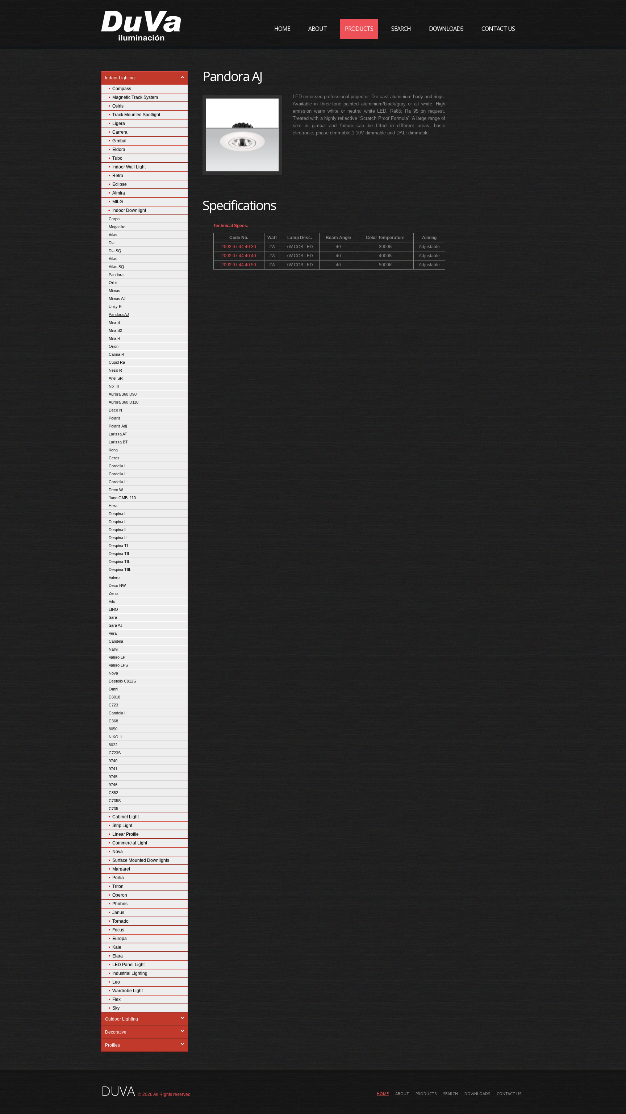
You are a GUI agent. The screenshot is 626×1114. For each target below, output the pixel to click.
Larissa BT (118, 442)
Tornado (120, 921)
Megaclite (117, 227)
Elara (117, 956)
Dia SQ (115, 251)
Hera (113, 506)
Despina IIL (119, 537)
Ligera (118, 123)
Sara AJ (115, 625)
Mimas (114, 290)
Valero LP (117, 657)
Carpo (114, 219)
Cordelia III (118, 482)
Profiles (112, 1045)
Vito (112, 601)
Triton (118, 886)
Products (359, 29)
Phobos (120, 903)
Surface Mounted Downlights (140, 860)
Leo (116, 982)
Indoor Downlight (129, 210)
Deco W (116, 490)
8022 (113, 745)
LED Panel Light (128, 964)
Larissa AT (118, 434)
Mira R (114, 338)
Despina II (117, 522)
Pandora (116, 274)
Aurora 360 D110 (123, 402)
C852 (113, 792)
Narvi (113, 649)
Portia (118, 877)
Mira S (114, 322)
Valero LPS (118, 665)
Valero (114, 577)
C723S (115, 753)
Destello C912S (122, 681)
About (317, 29)
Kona (113, 450)
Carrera (120, 132)
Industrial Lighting (129, 973)
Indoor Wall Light (129, 167)
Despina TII (119, 553)
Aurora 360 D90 (123, 394)
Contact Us (498, 29)
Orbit (113, 282)
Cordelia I (117, 466)
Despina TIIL (120, 569)
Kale (116, 947)
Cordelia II (117, 474)
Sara (113, 617)
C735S (115, 800)
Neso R (115, 370)
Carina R (116, 354)
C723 (113, 705)
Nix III (114, 386)
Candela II (117, 713)
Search (401, 29)
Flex (116, 999)
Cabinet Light (125, 816)
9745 (113, 777)
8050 (113, 729)
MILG (117, 201)
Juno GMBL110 (122, 498)
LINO (113, 609)
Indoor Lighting (120, 77)
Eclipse (119, 184)
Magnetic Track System (135, 97)
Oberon (119, 895)
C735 (113, 808)
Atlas (113, 235)
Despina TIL (119, 561)
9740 (113, 761)
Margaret (121, 869)
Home (282, 29)
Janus (118, 912)
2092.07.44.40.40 (238, 255)
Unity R (115, 306)
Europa (119, 938)
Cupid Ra (117, 362)
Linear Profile (125, 834)
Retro (117, 175)
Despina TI (118, 545)
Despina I (117, 514)
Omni (113, 689)
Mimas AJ (117, 298)
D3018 (114, 697)
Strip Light (122, 825)
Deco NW (117, 585)
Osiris (118, 106)
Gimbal (119, 140)
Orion (113, 346)
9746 (113, 785)
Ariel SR (116, 378)
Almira (118, 193)
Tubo (117, 158)
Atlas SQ (116, 266)
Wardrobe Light (127, 990)
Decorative (115, 1032)
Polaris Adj (118, 426)
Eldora (118, 149)
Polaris (115, 418)
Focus (118, 929)
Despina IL (118, 529)
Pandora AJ (119, 314)
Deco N (115, 410)
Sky (116, 1008)
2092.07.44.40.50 (238, 264)
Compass (121, 88)
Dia (111, 243)
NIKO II (115, 737)
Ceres (114, 458)
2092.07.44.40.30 (238, 246)
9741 (113, 769)
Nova (113, 673)
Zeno (113, 593)
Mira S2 (115, 330)
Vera (113, 633)
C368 (113, 721)
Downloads (446, 29)
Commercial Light (129, 843)
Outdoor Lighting (121, 1019)
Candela (116, 641)
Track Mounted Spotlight (136, 114)
